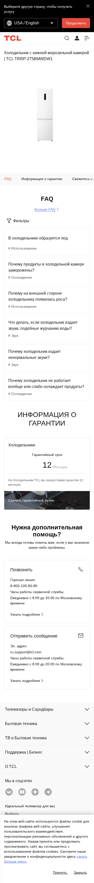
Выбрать (12, 814)
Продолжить (76, 23)
